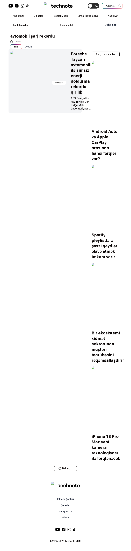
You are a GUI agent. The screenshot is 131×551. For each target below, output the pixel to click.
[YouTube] (11, 6)
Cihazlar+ (39, 16)
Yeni (16, 46)
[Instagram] (22, 6)
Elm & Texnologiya (88, 16)
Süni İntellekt (67, 25)
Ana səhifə (18, 16)
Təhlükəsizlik (20, 25)
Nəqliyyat (113, 16)
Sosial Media (61, 16)
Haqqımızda (65, 511)
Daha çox (111, 24)
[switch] (93, 6)
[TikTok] (27, 5)
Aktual (28, 46)
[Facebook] (17, 6)
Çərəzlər (65, 505)
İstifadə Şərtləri (65, 499)
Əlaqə (65, 517)
